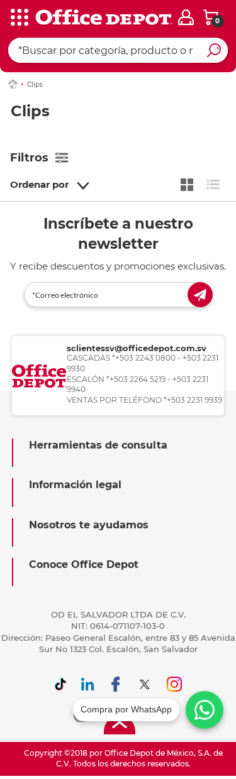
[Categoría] (19, 18)
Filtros (29, 158)
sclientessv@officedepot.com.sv (136, 348)
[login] (186, 17)
